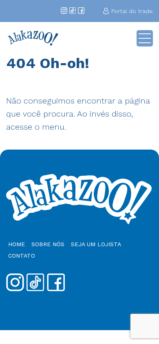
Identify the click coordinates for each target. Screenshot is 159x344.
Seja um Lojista (96, 244)
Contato (21, 255)
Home (16, 244)
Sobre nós (47, 244)
